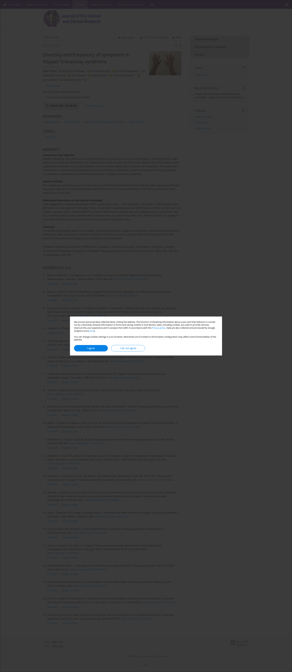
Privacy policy (159, 327)
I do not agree (128, 348)
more (91, 331)
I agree (91, 348)
